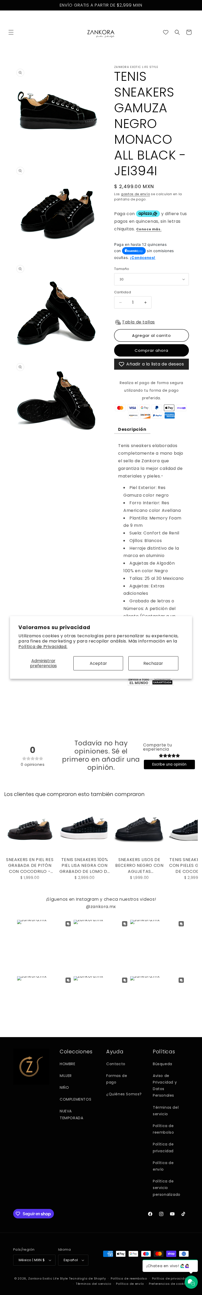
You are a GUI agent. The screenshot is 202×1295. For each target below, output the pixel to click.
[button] (11, 32)
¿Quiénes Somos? (124, 1094)
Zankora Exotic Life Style (48, 1278)
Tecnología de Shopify (87, 1278)
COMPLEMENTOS (75, 1099)
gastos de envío (135, 194)
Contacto (115, 1063)
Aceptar (98, 663)
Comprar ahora (151, 350)
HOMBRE (67, 1063)
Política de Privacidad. (42, 647)
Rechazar (153, 663)
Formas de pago (116, 1079)
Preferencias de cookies (169, 1284)
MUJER (66, 1075)
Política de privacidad (163, 1147)
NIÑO (64, 1087)
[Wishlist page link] (165, 32)
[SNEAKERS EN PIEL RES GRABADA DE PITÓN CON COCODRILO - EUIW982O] (29, 829)
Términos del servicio (166, 1111)
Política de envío (163, 1166)
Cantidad (122, 292)
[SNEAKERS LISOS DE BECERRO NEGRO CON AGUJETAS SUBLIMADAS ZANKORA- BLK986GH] (139, 829)
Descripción (132, 429)
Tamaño (121, 268)
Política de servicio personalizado (166, 1188)
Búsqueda (162, 1063)
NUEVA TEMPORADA (71, 1114)
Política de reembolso (163, 1129)
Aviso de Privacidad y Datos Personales (165, 1085)
